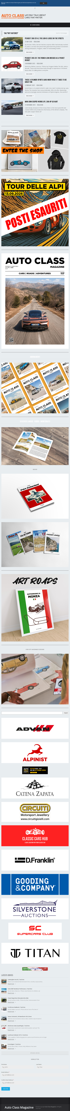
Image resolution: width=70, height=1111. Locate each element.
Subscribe (5, 1089)
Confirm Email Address (7, 1080)
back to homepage (61, 33)
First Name (4, 1064)
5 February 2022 (30, 85)
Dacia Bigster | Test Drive (14, 1044)
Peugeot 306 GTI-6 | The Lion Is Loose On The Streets (44, 38)
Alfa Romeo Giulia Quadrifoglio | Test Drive (19, 1026)
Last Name (39, 1064)
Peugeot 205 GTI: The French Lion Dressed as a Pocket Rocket (45, 59)
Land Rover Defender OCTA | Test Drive (18, 1035)
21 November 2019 (30, 105)
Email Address (5, 1072)
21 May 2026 (28, 41)
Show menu (35, 25)
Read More (29, 52)
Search (66, 713)
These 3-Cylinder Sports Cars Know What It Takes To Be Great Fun (46, 80)
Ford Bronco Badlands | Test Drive (16, 1007)
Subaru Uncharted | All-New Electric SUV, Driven (20, 1016)
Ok (43, 3)
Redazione (37, 41)
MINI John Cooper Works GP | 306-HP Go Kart (41, 101)
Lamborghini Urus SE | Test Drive (16, 979)
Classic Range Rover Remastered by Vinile (18, 998)
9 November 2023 (30, 63)
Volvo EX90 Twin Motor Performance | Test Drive (20, 989)
